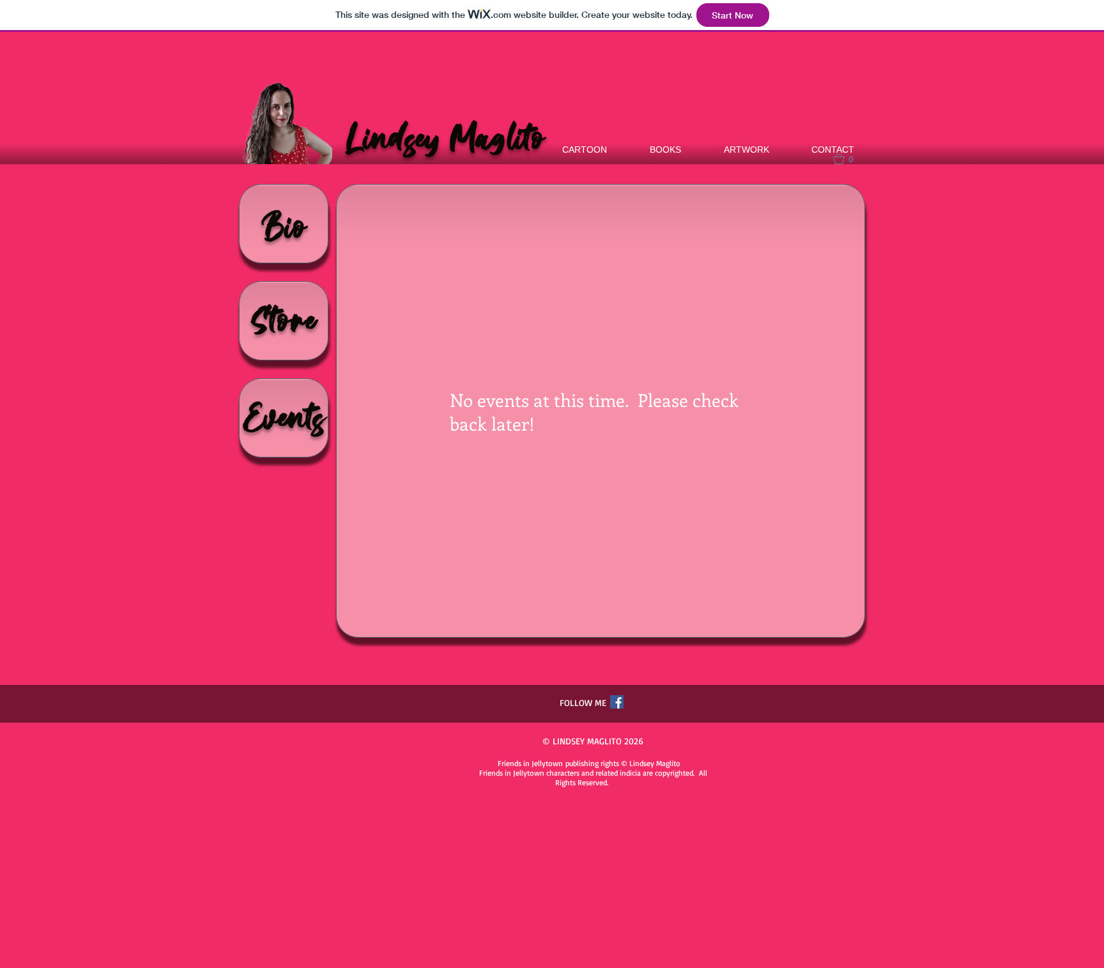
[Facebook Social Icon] (617, 702)
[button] (849, 159)
